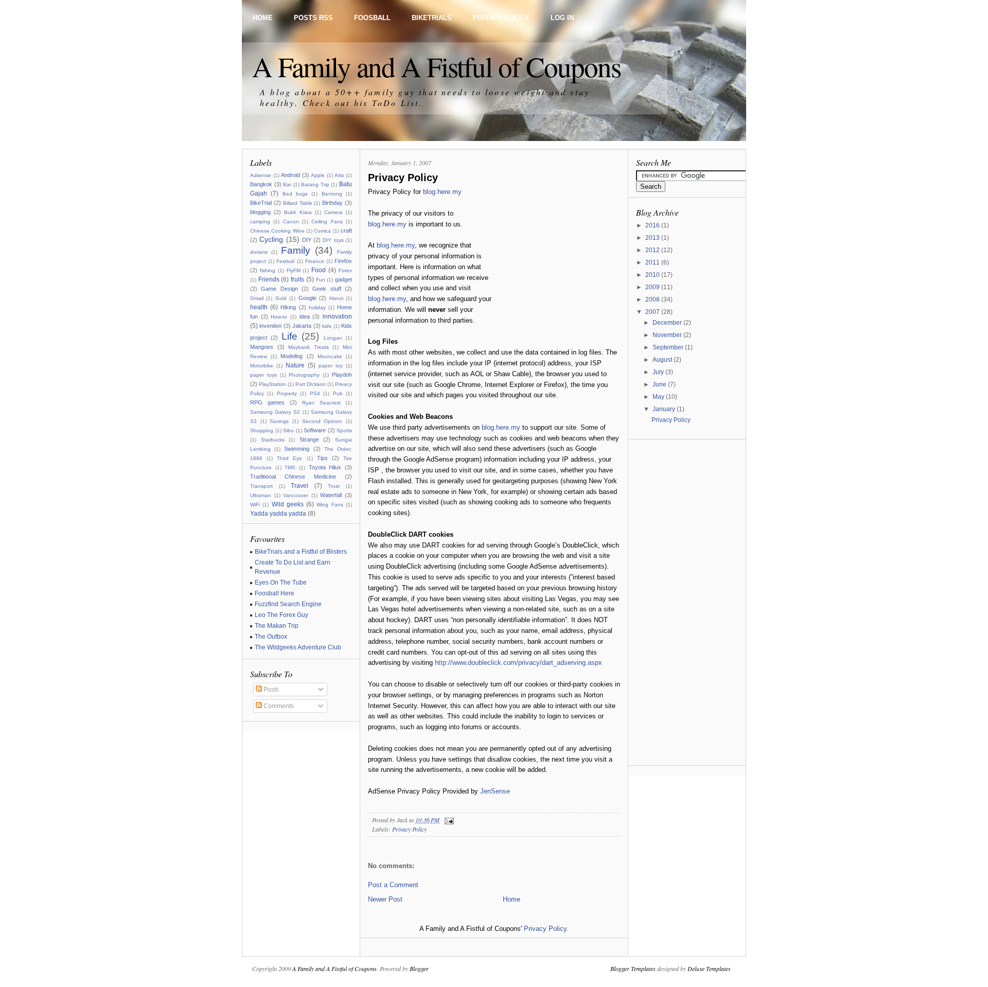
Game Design (279, 289)
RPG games (267, 402)
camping (260, 221)
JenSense (495, 791)
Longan (333, 338)
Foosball (372, 18)
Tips (322, 458)
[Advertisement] (555, 251)
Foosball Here (274, 593)
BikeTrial (261, 203)
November (667, 335)
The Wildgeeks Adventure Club (298, 647)
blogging (260, 212)
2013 (653, 237)
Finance (314, 261)
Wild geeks (288, 504)
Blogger (419, 968)
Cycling (271, 239)
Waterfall (331, 495)
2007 (653, 311)
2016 (653, 225)
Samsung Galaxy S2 (275, 412)
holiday (317, 307)
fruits (297, 279)
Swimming (296, 449)
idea (304, 316)
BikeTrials (432, 18)
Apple (318, 175)
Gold (281, 298)
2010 (653, 274)
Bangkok (261, 184)
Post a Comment (393, 885)
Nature (295, 365)
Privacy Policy (501, 18)
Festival (285, 261)
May (659, 396)
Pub (338, 393)
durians (259, 252)
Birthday (332, 203)
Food (318, 270)
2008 (653, 299)
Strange (309, 439)
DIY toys (333, 240)
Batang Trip (315, 184)
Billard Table (297, 203)
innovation (337, 316)
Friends (268, 279)
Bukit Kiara (297, 212)
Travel (299, 485)
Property (287, 393)
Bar (287, 184)
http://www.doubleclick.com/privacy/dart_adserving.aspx (518, 662)
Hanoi (336, 298)
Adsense (260, 175)
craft (346, 230)
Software (315, 430)
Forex (345, 270)
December (667, 322)
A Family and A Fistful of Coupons (436, 66)
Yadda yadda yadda (278, 513)
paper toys (263, 375)
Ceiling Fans (326, 221)
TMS (290, 467)
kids (326, 326)
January (664, 409)
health (259, 307)
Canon (291, 221)
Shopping (261, 430)
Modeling (291, 356)
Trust (334, 486)
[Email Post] (447, 820)
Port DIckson (310, 384)
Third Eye (289, 458)
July (658, 372)
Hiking (288, 307)
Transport (261, 486)
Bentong (332, 194)
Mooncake (329, 356)
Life (289, 336)
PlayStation (272, 384)
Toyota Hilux (325, 467)
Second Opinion (322, 421)
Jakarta (301, 326)
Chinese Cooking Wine (277, 231)
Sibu (288, 430)
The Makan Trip (276, 625)
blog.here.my (442, 192)
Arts (339, 175)
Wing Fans (329, 504)
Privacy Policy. (546, 928)
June (660, 384)
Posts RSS (313, 18)
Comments (278, 706)
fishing (267, 270)
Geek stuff (326, 289)
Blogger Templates (633, 968)
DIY (306, 240)
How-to (279, 317)
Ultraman (260, 495)
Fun (320, 280)
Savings (279, 421)
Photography (304, 375)
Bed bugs (295, 194)
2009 (653, 287)
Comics (322, 231)
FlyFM (294, 270)
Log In (562, 18)
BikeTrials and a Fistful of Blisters (301, 551)
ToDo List (395, 102)
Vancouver (295, 495)
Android (290, 175)
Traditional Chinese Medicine (293, 476)
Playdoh (342, 375)
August (663, 359)
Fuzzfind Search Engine (288, 604)
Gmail (256, 298)
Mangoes (261, 347)
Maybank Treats (308, 347)
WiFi (255, 504)
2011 (653, 262)
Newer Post (385, 899)
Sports (344, 430)
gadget (343, 279)
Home (263, 18)
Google (307, 298)
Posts (270, 689)
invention (270, 326)
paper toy (331, 365)
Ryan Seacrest (321, 403)
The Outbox (271, 636)
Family (295, 250)
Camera (333, 212)
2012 (653, 250)
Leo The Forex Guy (281, 615)
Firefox (343, 261)
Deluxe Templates (709, 968)
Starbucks (273, 440)
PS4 (315, 393)
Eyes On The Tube (281, 582)
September (668, 347)
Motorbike (261, 365)
